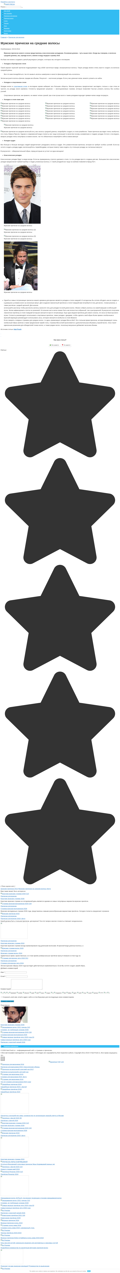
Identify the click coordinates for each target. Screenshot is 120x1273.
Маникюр (6, 28)
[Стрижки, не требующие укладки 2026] (15, 1200)
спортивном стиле (20, 86)
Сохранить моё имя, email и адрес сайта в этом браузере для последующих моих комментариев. (38, 997)
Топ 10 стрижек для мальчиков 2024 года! (16, 1082)
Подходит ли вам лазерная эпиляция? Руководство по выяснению (25, 1266)
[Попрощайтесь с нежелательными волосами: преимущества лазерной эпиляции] (5, 1268)
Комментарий (6, 989)
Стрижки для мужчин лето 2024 (12, 963)
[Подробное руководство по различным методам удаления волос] (5, 1245)
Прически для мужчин (10, 16)
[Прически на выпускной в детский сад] (17, 1069)
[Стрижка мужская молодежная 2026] (16, 1128)
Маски (6, 33)
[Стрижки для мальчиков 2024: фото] (12, 1074)
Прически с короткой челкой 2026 (13, 1042)
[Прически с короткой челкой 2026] (5, 1210)
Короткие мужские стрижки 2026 (12, 899)
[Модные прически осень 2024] (10, 1220)
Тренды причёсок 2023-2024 (11, 1233)
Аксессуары (7, 31)
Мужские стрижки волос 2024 (11, 953)
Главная (4, 37)
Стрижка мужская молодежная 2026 (14, 909)
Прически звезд (8, 18)
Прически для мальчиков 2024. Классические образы (20, 1067)
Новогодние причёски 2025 (11, 1218)
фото (49, 889)
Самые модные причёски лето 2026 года (16, 1040)
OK (89, 1271)
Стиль (6, 21)
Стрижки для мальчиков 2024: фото (14, 1077)
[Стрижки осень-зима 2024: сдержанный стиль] (11, 1225)
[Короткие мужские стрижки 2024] (15, 1157)
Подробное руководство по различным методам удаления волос (24, 1248)
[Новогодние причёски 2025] (13, 1215)
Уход (5, 26)
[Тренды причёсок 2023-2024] (5, 1230)
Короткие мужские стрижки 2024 (12, 943)
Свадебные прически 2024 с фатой (14, 1087)
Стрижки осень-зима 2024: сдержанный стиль (17, 1228)
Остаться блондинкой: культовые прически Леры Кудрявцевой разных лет (28, 1164)
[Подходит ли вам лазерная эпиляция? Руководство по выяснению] (12, 1263)
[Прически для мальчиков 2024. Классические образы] (12, 1064)
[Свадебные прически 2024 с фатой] (11, 1084)
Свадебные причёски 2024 (10, 1092)
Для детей (7, 11)
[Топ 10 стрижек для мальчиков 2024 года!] (12, 1079)
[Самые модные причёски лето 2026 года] (17, 1205)
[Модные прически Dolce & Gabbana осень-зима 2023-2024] (5, 1235)
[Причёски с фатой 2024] (11, 1118)
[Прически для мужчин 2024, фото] (10, 1133)
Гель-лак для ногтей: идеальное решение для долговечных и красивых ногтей (29, 1243)
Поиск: (3, 7)
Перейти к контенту (8, 2)
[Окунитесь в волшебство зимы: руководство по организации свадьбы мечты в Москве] (15, 1113)
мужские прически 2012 (9, 889)
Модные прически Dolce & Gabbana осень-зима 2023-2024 (22, 1238)
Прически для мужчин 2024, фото (13, 918)
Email (3, 976)
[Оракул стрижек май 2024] (12, 1167)
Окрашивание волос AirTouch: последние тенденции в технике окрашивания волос (31, 1198)
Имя (3, 972)
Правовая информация (11, 1046)
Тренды (6, 23)
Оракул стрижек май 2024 (10, 1169)
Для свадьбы (8, 13)
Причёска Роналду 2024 (9, 1174)
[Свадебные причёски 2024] (11, 1089)
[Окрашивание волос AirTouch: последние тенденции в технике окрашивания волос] (15, 1195)
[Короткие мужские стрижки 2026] (15, 1123)
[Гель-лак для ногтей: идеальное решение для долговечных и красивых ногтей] (5, 1240)
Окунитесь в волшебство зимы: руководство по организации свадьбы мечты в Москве (32, 1115)
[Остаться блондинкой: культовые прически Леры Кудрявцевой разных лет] (14, 1162)
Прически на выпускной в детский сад (14, 1072)
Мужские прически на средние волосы (32, 889)
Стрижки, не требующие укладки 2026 (15, 1030)
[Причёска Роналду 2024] (12, 1172)
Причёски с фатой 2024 (9, 1120)
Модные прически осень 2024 (12, 1223)
